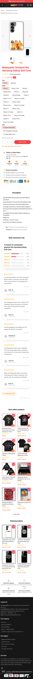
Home (2, 10)
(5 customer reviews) (14, 74)
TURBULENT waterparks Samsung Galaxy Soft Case (24, 566)
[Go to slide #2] (21, 61)
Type (3, 80)
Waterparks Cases (11, 10)
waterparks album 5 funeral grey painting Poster (7, 504)
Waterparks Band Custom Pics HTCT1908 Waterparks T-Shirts (8, 430)
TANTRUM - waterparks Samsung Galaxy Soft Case (24, 541)
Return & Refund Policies (7, 644)
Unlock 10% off (3, 671)
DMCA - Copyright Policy (7, 629)
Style (3, 125)
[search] (28, 5)
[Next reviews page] (29, 398)
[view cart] (31, 5)
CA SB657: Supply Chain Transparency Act (12, 631)
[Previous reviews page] (21, 398)
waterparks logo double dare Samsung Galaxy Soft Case (8, 541)
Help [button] (30, 676)
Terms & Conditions (6, 624)
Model (3, 85)
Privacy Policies (5, 627)
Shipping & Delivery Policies (8, 639)
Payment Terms (5, 641)
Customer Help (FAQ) (6, 649)
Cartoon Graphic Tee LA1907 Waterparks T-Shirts (23, 430)
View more (16, 514)
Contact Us (4, 646)
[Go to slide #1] (12, 61)
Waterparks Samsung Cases (9, 13)
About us (3, 622)
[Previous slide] (3, 36)
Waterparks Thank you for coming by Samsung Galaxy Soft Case (8, 566)
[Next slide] (29, 36)
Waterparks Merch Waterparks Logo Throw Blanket (24, 479)
